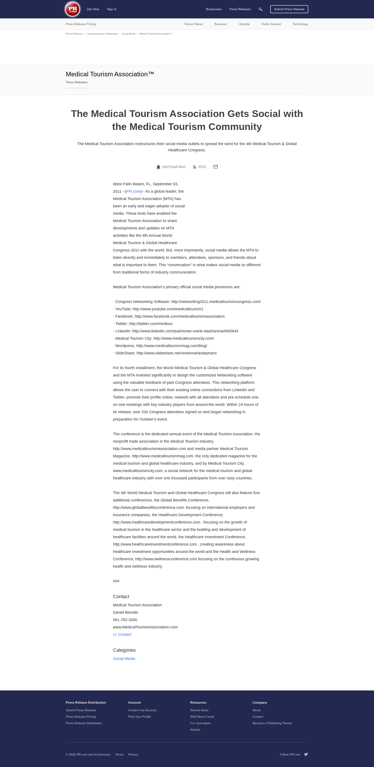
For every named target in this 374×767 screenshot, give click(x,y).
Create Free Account (142, 710)
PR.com (133, 191)
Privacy (133, 754)
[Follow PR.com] (304, 754)
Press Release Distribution (84, 723)
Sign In (111, 9)
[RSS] (195, 167)
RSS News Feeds (202, 716)
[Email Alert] (159, 167)
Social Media (128, 33)
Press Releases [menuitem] (240, 9)
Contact (124, 634)
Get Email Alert (173, 167)
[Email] (215, 166)
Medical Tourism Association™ (156, 33)
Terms (119, 754)
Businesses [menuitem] (214, 9)
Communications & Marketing (102, 33)
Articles (195, 729)
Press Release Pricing (81, 716)
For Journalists (200, 723)
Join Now (93, 9)
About (257, 710)
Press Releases (74, 33)
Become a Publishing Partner (272, 723)
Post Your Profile (139, 716)
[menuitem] (261, 9)
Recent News (199, 710)
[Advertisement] (187, 49)
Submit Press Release (289, 9)
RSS (202, 167)
